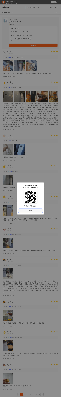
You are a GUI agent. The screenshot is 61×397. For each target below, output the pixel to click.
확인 (30, 210)
